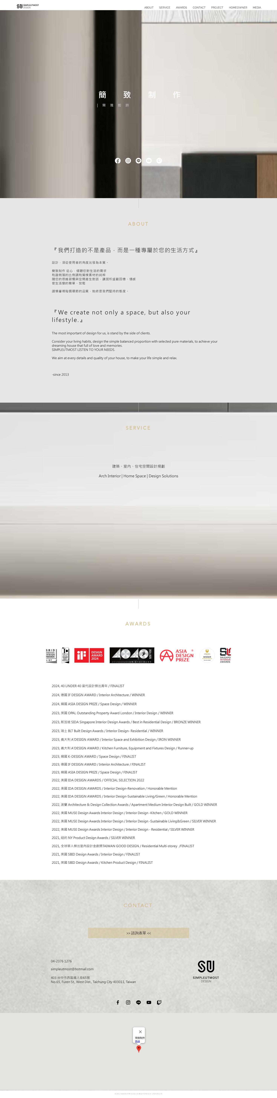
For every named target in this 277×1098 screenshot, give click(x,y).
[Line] (138, 160)
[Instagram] (128, 160)
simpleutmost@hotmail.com (72, 969)
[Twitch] (159, 160)
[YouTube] (149, 1002)
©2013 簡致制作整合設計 (125, 1094)
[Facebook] (118, 160)
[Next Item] (224, 655)
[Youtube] (149, 160)
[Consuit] (159, 1002)
